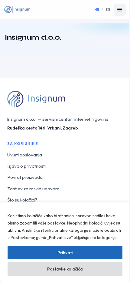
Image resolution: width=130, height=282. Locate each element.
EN (108, 9)
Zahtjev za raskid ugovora (33, 189)
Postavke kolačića (65, 269)
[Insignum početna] (17, 9)
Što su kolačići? (22, 200)
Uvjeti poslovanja (24, 155)
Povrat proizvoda (25, 177)
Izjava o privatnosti (26, 166)
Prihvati (65, 252)
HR (96, 9)
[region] (65, 242)
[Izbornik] (120, 10)
